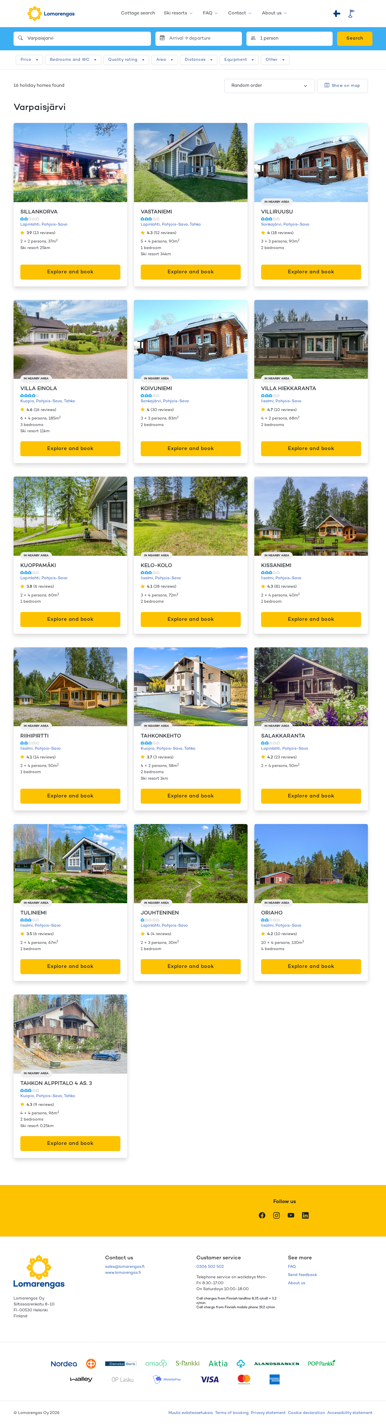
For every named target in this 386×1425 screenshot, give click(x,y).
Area (161, 60)
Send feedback (302, 1275)
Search (354, 38)
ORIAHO (272, 913)
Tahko (195, 224)
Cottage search (138, 13)
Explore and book (70, 272)
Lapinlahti (30, 224)
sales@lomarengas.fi (124, 1267)
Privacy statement (268, 1413)
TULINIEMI (33, 913)
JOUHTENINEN (160, 913)
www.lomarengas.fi (123, 1273)
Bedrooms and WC (70, 60)
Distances (195, 60)
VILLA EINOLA (38, 389)
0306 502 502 (210, 1267)
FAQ (207, 13)
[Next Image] (117, 162)
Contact (237, 13)
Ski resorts (175, 13)
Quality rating (123, 60)
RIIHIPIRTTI (34, 736)
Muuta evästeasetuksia (190, 1413)
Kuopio (27, 401)
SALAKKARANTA (283, 736)
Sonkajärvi (271, 224)
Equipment (235, 60)
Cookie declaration (306, 1413)
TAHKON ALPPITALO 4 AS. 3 (56, 1083)
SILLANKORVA (39, 212)
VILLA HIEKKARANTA (288, 389)
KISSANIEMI (276, 565)
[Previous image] (24, 162)
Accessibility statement (349, 1413)
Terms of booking (232, 1413)
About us (271, 13)
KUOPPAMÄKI (38, 565)
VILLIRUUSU (277, 212)
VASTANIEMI (156, 212)
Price (26, 60)
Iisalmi (267, 401)
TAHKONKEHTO (161, 736)
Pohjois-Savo (55, 224)
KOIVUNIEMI (156, 389)
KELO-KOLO (156, 565)
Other (272, 60)
